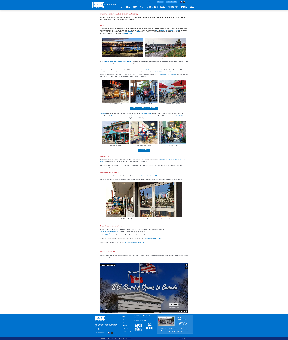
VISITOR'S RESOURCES (141, 318)
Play (121, 7)
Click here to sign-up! (127, 33)
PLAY (123, 316)
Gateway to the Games (156, 7)
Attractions (173, 7)
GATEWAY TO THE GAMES (142, 316)
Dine (128, 7)
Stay (141, 7)
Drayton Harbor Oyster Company (167, 74)
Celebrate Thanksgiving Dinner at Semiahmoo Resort (114, 233)
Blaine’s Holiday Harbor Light (108, 234)
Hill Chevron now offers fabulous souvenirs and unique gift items (127, 116)
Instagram (137, 31)
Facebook (129, 31)
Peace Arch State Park (146, 113)
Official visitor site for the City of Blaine (118, 338)
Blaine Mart (103, 113)
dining (157, 30)
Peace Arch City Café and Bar (167, 159)
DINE (123, 319)
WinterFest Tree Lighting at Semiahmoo (110, 231)
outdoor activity (174, 30)
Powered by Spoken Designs (182, 338)
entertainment (163, 30)
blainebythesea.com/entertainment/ (153, 238)
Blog (192, 7)
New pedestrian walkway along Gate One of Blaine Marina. (116, 61)
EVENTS (124, 325)
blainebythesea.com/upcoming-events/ (134, 242)
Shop (135, 7)
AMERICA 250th (126, 331)
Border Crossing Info (141, 320)
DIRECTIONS (125, 328)
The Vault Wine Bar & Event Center (164, 72)
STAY (123, 322)
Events (184, 7)
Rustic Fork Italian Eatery (145, 70)
